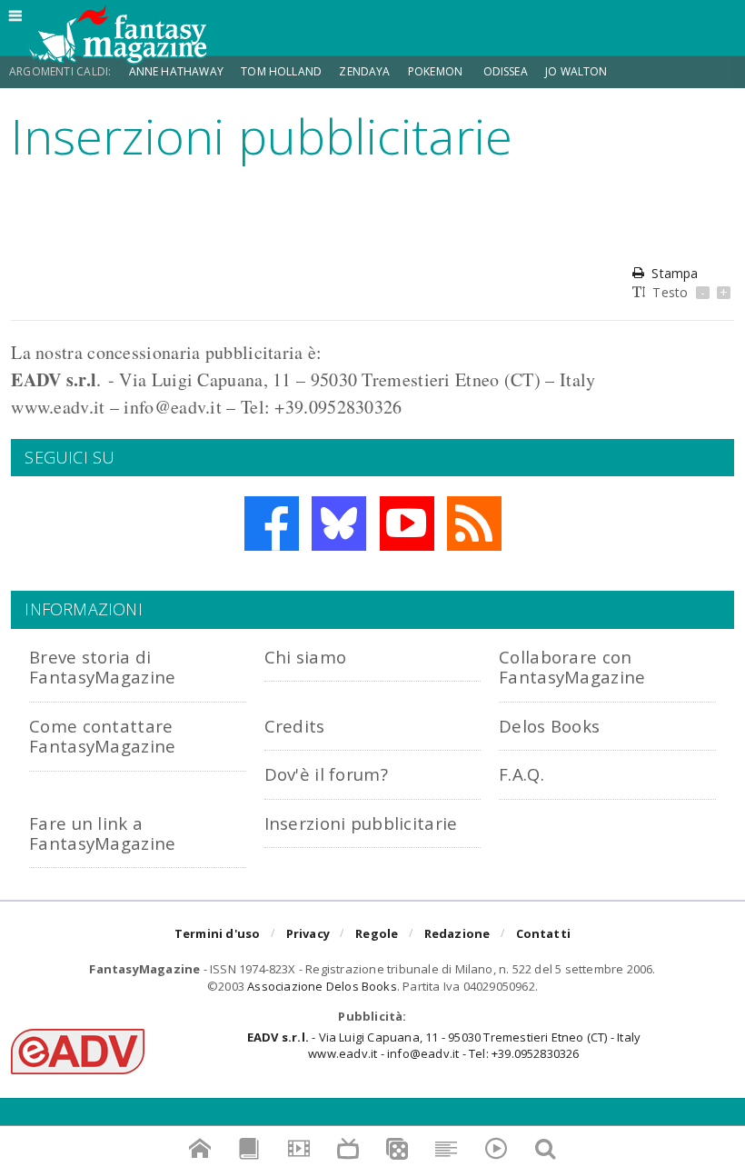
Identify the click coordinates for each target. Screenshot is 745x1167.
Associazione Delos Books (322, 986)
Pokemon (436, 71)
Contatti (543, 933)
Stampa (674, 273)
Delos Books (549, 725)
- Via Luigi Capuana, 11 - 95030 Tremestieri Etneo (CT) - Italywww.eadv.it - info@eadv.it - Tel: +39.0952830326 (444, 1045)
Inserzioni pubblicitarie (361, 823)
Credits (294, 725)
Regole (376, 933)
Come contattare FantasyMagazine (102, 735)
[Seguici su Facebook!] (272, 523)
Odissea (505, 71)
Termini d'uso (217, 933)
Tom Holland (281, 71)
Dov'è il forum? (326, 774)
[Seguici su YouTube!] (407, 523)
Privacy (308, 933)
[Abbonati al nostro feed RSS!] (474, 523)
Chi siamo (305, 656)
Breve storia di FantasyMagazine (102, 666)
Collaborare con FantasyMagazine (572, 666)
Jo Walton (576, 71)
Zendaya (364, 71)
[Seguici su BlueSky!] (339, 523)
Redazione (457, 933)
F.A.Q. (521, 774)
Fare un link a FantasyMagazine (102, 833)
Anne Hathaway (176, 71)
